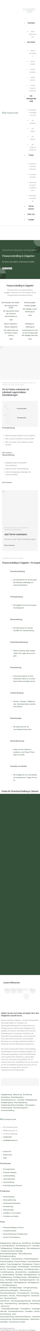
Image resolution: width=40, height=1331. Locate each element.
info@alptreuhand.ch (10, 1140)
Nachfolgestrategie (15, 1288)
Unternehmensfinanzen (23, 1317)
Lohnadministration (9, 1231)
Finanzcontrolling (20, 1261)
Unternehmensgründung (20, 1319)
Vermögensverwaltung (8, 1256)
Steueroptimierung (9, 1200)
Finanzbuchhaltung (8, 1110)
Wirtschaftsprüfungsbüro (8, 1253)
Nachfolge (19, 1275)
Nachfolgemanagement (27, 1280)
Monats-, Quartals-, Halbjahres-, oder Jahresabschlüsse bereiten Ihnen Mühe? (24, 704)
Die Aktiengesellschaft (31, 98)
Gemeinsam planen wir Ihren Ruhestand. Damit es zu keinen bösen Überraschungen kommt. (24, 678)
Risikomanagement (23, 1296)
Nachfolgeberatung (30, 1275)
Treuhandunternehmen (16, 1311)
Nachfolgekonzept (11, 1280)
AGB (5, 1158)
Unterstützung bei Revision (12, 1185)
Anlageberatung (6, 1094)
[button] (7, 268)
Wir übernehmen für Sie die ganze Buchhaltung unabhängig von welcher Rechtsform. (25, 582)
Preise (31, 155)
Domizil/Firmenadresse (32, 198)
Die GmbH (31, 42)
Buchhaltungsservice (8, 1100)
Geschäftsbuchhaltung (15, 1269)
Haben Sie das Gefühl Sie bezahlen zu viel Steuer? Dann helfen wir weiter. (24, 752)
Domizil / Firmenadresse (11, 1237)
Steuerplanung (23, 1303)
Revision (12, 1296)
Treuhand (31, 23)
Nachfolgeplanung (20, 1282)
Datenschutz (7, 1155)
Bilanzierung (17, 1094)
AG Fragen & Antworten (32, 147)
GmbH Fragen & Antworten (32, 88)
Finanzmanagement (14, 1264)
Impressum (7, 1151)
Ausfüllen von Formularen (12, 1213)
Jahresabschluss (9, 1179)
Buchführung (27, 1094)
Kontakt (31, 220)
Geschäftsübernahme (32, 1269)
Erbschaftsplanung (21, 1102)
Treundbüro (29, 1311)
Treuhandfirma (25, 1309)
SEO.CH (15, 1330)
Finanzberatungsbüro (20, 1108)
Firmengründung (9, 1169)
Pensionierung (8, 1206)
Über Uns (31, 214)
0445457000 (7, 1137)
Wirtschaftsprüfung (25, 1253)
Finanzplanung (27, 1264)
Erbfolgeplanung (31, 1100)
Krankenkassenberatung (11, 1203)
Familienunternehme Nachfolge (12, 1251)
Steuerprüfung (35, 1303)
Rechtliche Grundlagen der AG (32, 112)
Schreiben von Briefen (11, 1216)
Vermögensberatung (30, 1288)
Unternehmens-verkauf (17, 1322)
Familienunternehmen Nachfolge (12, 1105)
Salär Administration (32, 34)
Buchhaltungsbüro (17, 1097)
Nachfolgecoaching (20, 1277)
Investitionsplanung (7, 1272)
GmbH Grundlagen (32, 53)
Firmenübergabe (24, 1267)
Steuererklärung (8, 1182)
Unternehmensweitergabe (9, 1290)
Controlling (21, 1100)
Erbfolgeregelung (7, 1102)
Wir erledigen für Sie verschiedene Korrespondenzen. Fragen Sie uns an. (25, 777)
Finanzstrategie (11, 1267)
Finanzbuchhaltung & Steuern (32, 166)
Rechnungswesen (23, 1293)
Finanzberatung (6, 1108)
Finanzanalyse (30, 1105)
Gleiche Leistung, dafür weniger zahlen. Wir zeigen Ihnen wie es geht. (24, 653)
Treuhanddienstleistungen (10, 1309)
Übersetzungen (8, 1210)
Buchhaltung (5, 1097)
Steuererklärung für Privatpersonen (15, 1234)
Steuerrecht (5, 1306)
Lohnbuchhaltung (9, 1176)
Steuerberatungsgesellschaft (21, 1301)
